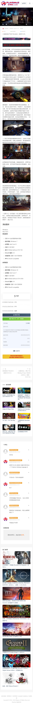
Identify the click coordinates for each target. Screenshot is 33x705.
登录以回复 (29, 450)
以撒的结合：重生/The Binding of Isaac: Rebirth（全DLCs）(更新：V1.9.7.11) (24, 374)
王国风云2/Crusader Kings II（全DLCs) (13, 652)
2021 (4, 31)
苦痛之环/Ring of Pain (8, 409)
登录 (22, 535)
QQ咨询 (17, 351)
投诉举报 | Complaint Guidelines (20, 696)
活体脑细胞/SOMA (23, 431)
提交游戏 (3, 696)
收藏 (22, 28)
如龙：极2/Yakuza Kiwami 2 (10, 686)
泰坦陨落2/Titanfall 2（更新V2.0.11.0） (8, 372)
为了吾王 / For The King (9, 420)
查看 (28, 323)
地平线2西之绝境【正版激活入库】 (12, 636)
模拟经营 (23, 31)
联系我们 (9, 696)
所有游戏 (13, 31)
